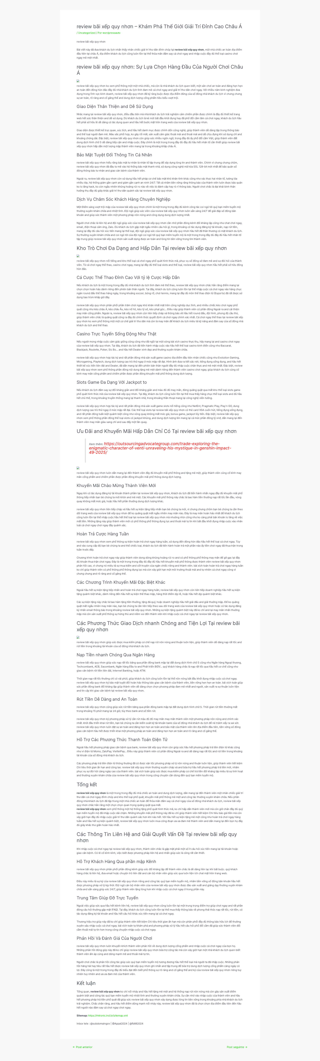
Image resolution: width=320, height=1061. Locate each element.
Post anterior (82, 1047)
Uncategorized (87, 32)
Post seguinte (237, 1047)
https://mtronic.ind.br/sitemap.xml (108, 1015)
